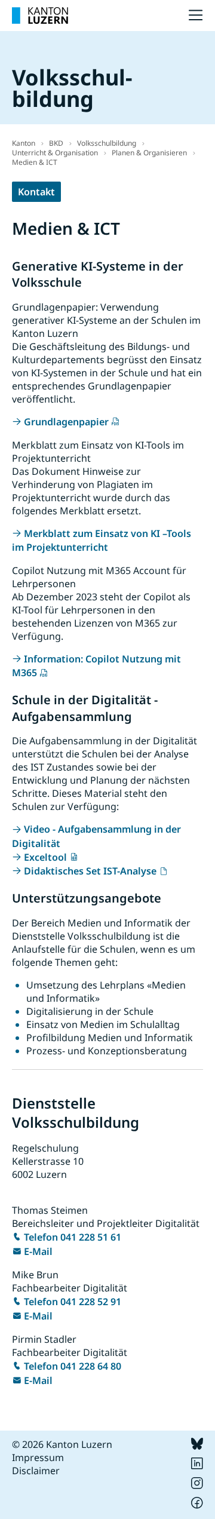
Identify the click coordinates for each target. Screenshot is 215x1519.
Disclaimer (36, 1470)
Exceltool (45, 857)
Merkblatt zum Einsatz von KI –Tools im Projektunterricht (101, 540)
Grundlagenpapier (66, 421)
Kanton (23, 143)
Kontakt (36, 191)
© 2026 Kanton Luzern (62, 1444)
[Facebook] (197, 1505)
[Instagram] (197, 1485)
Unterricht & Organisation (55, 153)
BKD (56, 143)
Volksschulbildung (106, 143)
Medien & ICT (34, 162)
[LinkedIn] (197, 1465)
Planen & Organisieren (149, 153)
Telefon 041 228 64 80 (72, 1366)
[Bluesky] (197, 1446)
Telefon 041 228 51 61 (72, 1237)
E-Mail (38, 1251)
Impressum (38, 1457)
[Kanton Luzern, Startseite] (40, 15)
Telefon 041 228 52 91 (72, 1301)
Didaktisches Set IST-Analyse (90, 870)
